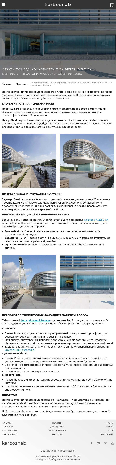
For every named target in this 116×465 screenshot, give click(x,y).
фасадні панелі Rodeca (35, 320)
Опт (110, 430)
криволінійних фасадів (19, 350)
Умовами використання (49, 456)
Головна (6, 84)
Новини (57, 423)
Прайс (109, 423)
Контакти (107, 434)
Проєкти (21, 84)
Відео (109, 426)
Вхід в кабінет (68, 450)
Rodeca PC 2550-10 (96, 219)
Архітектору (9, 430)
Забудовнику (57, 430)
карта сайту (10, 434)
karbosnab (58, 4)
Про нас (57, 434)
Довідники (57, 426)
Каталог (7, 423)
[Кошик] (111, 4)
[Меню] (3, 4)
